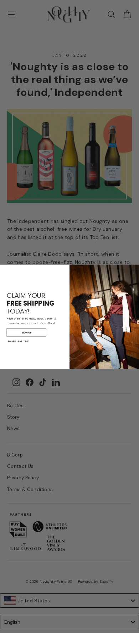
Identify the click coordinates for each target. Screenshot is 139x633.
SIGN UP (26, 332)
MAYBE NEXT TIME (18, 341)
